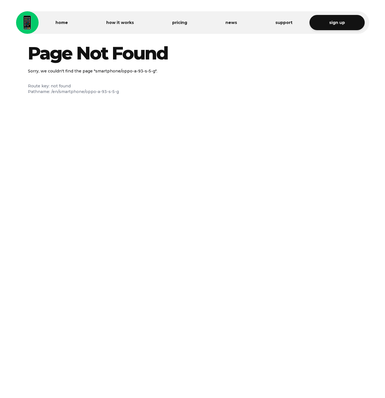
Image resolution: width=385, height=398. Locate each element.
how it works (120, 22)
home (62, 22)
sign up (337, 22)
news (231, 22)
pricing (179, 22)
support (284, 22)
